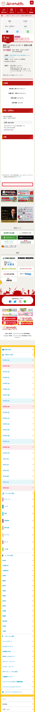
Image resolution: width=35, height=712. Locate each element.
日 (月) (6, 371)
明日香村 (4, 621)
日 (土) (6, 360)
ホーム (4, 699)
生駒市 (4, 596)
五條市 (4, 590)
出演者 (25, 21)
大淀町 (4, 631)
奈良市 (4, 560)
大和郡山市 (5, 565)
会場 (25, 26)
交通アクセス (6, 709)
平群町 (4, 611)
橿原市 (4, 580)
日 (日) (6, 366)
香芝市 (4, 601)
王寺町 (4, 626)
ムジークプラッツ (21, 12)
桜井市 (4, 585)
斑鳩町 (4, 616)
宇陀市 (4, 606)
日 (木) (6, 389)
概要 (9, 21)
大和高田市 (5, 570)
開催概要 (4, 704)
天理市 (4, 575)
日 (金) (6, 395)
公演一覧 (12, 12)
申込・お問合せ (9, 26)
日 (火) (6, 377)
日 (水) (6, 383)
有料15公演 (3, 12)
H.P (19, 177)
